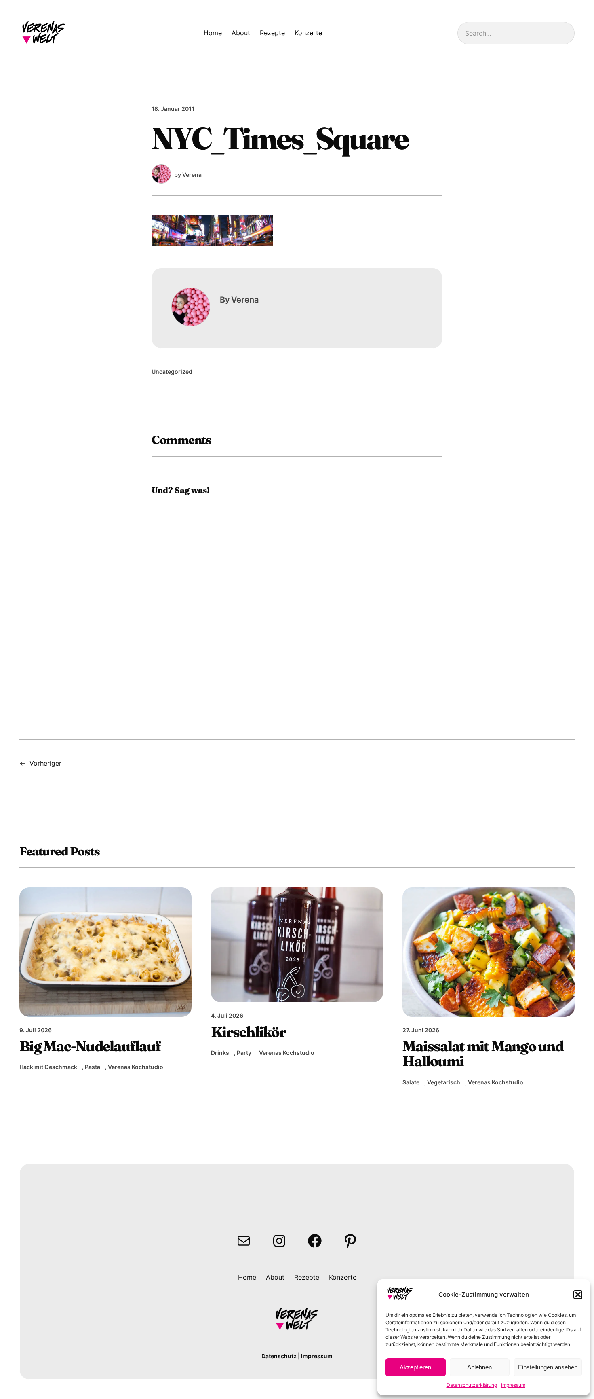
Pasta (92, 1066)
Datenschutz (279, 1355)
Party (244, 1052)
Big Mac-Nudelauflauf (89, 1046)
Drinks (220, 1052)
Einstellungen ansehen (547, 1367)
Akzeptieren (415, 1367)
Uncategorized (172, 371)
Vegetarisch (443, 1082)
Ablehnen (479, 1367)
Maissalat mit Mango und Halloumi (482, 1054)
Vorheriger (45, 763)
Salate (410, 1082)
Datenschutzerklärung (472, 1385)
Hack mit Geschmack (48, 1066)
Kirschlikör (248, 1031)
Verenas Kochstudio (135, 1066)
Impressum (513, 1385)
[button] (578, 1295)
